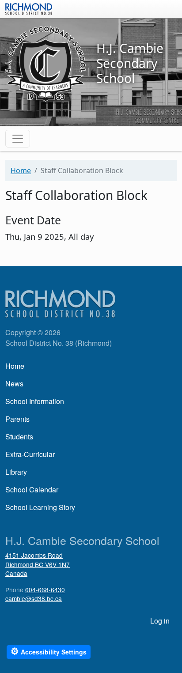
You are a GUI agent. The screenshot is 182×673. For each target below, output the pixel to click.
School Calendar (31, 489)
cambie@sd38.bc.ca (33, 598)
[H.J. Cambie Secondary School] (45, 63)
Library (16, 472)
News (14, 383)
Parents (17, 419)
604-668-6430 (45, 589)
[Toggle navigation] (17, 138)
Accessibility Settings (49, 651)
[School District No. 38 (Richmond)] (28, 8)
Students (19, 436)
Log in (160, 621)
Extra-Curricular (30, 454)
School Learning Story (40, 507)
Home (21, 170)
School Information (34, 401)
